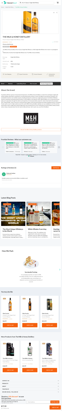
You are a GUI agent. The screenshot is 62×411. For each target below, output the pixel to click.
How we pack (33, 83)
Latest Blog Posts (21, 83)
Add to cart (55, 407)
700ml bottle (6, 46)
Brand (2, 83)
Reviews (10, 83)
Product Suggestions (46, 83)
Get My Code (55, 402)
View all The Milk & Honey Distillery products (31, 129)
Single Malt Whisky (9, 7)
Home (2, 7)
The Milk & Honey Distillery (21, 7)
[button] (30, 2)
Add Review (56, 167)
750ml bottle (13, 46)
